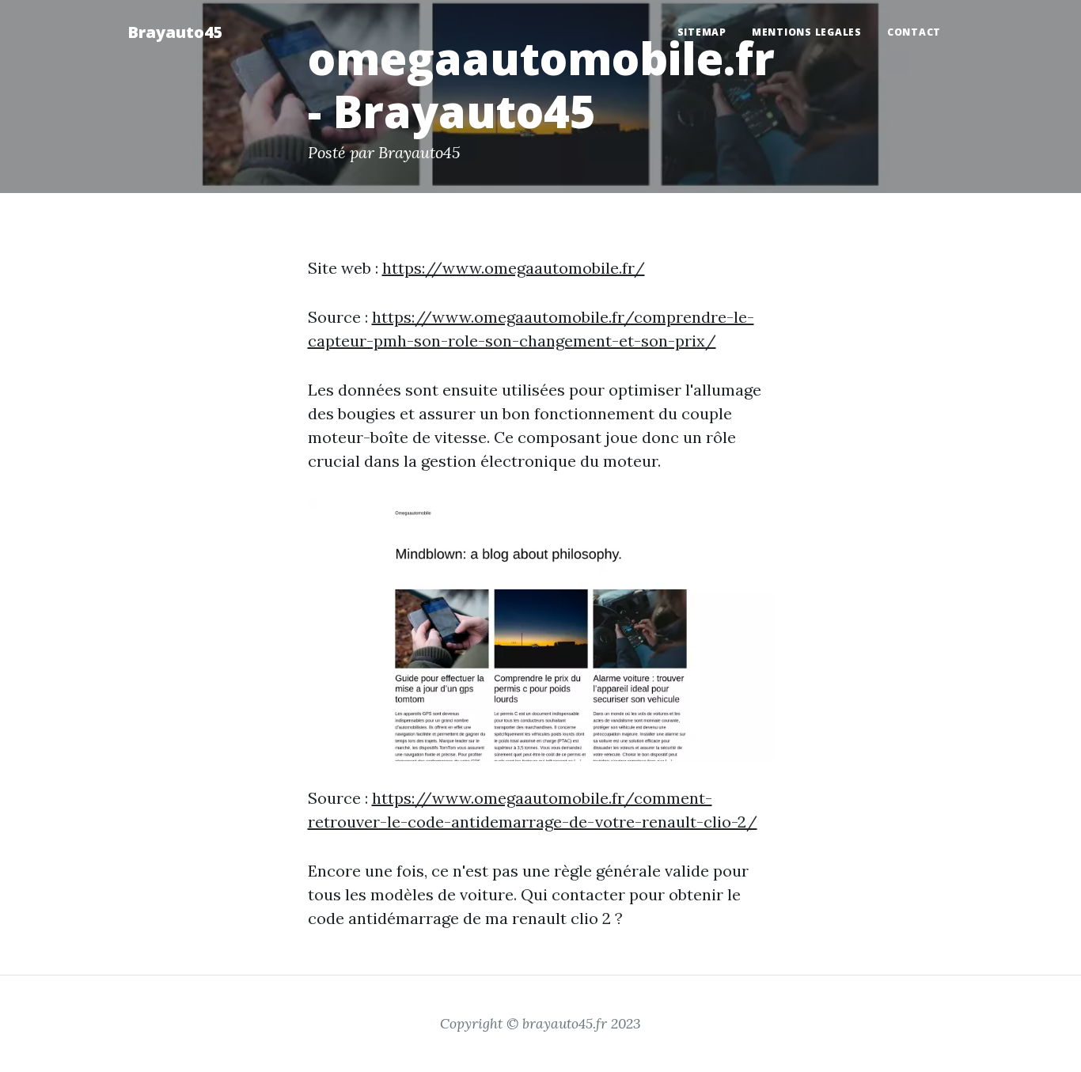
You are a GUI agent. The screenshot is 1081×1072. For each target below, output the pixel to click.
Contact (914, 32)
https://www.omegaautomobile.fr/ (513, 268)
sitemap (701, 32)
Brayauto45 (175, 32)
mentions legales (807, 32)
